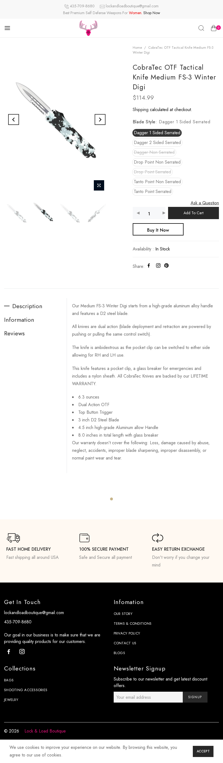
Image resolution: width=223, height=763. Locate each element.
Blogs (119, 652)
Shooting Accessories (25, 689)
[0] (213, 29)
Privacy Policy (127, 633)
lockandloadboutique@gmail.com (132, 6)
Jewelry (11, 699)
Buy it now (158, 230)
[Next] (100, 119)
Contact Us (125, 643)
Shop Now (151, 13)
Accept (203, 751)
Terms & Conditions (133, 623)
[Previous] (13, 119)
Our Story (123, 613)
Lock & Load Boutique (45, 731)
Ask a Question (205, 203)
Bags (9, 680)
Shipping (140, 109)
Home (137, 47)
